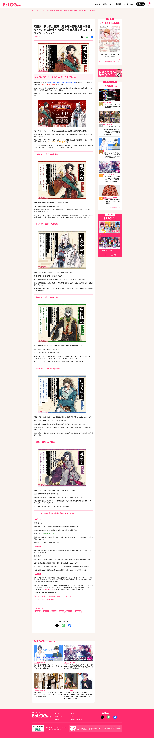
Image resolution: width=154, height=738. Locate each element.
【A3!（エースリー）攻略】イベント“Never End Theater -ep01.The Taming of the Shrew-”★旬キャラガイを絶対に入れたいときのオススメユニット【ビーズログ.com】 (78, 695)
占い (131, 4)
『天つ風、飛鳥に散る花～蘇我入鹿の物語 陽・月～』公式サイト (52, 596)
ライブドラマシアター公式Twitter (43, 600)
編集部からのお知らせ (76, 719)
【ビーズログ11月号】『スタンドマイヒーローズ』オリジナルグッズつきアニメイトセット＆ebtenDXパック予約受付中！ (48, 667)
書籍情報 (118, 4)
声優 (43, 10)
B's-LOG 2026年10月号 (110, 54)
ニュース (98, 4)
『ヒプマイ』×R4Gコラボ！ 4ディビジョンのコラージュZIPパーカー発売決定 (111, 201)
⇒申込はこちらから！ (47, 589)
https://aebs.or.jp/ (92, 729)
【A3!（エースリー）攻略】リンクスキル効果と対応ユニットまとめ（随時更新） (111, 106)
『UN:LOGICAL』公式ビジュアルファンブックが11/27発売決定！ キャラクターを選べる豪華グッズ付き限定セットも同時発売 (78, 667)
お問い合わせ (49, 727)
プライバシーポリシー (60, 727)
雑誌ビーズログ (108, 4)
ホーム (33, 10)
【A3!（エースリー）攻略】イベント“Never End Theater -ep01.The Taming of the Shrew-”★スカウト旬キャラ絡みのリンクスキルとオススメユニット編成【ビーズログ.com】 (111, 130)
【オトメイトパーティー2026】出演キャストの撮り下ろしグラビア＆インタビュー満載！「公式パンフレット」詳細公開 (48, 695)
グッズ (126, 4)
